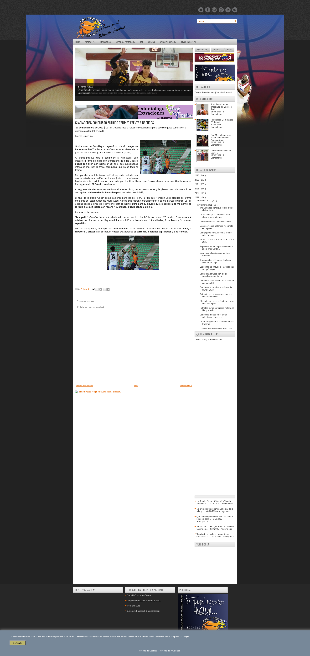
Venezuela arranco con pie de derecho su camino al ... (213, 275)
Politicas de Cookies (147, 651)
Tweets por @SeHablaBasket (208, 339)
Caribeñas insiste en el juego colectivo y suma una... (213, 316)
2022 (197, 193)
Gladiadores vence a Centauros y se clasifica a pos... (217, 302)
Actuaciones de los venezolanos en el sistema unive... (216, 295)
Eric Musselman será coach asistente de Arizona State (221, 137)
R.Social (217, 50)
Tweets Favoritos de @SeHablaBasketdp (214, 92)
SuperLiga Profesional (125, 42)
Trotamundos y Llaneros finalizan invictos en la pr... (215, 261)
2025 (197, 180)
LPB (141, 42)
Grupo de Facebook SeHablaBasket (144, 600)
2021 (197, 197)
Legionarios (105, 42)
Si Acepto (17, 643)
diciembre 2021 (204, 200)
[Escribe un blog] (100, 289)
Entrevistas (90, 42)
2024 (197, 184)
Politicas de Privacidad (169, 651)
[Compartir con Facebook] (108, 289)
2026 (197, 175)
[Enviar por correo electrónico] (96, 289)
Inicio (77, 42)
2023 (197, 188)
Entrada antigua (186, 386)
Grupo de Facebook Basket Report (143, 611)
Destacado (202, 50)
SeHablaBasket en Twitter (139, 595)
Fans (229, 50)
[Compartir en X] (104, 289)
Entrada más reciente (84, 386)
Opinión (151, 42)
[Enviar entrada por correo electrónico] (93, 289)
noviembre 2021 (205, 205)
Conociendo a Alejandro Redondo (215, 221)
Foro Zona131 (133, 606)
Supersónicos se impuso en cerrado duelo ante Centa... (216, 247)
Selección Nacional (168, 42)
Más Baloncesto (188, 42)
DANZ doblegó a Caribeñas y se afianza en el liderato (215, 215)
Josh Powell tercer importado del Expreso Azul (221, 106)
